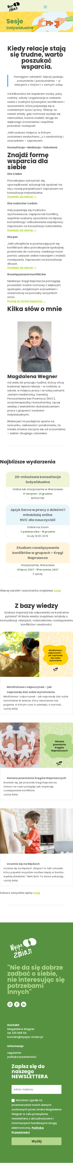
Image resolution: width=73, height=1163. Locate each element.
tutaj (57, 591)
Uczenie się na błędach (23, 864)
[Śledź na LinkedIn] (23, 1004)
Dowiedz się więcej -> (21, 230)
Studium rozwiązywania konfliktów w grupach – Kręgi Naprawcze (37, 552)
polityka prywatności (21, 1057)
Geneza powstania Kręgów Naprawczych (36, 778)
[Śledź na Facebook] (17, 1004)
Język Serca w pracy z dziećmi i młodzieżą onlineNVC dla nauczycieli (37, 514)
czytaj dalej (10, 708)
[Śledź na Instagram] (10, 1004)
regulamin (14, 1053)
